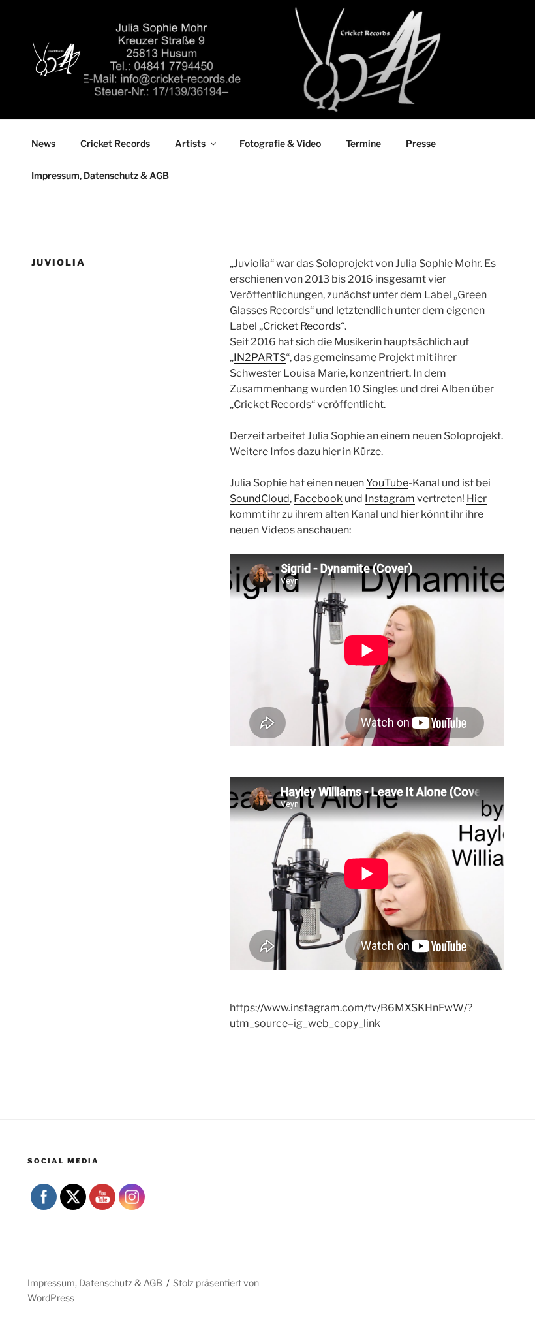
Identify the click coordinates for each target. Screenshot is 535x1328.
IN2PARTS (260, 357)
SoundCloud (260, 498)
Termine (363, 143)
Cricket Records (115, 143)
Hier (476, 498)
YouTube (387, 483)
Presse (421, 143)
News (43, 143)
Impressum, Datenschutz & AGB (100, 175)
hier (410, 514)
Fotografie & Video (280, 143)
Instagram (390, 498)
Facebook (318, 498)
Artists (190, 143)
